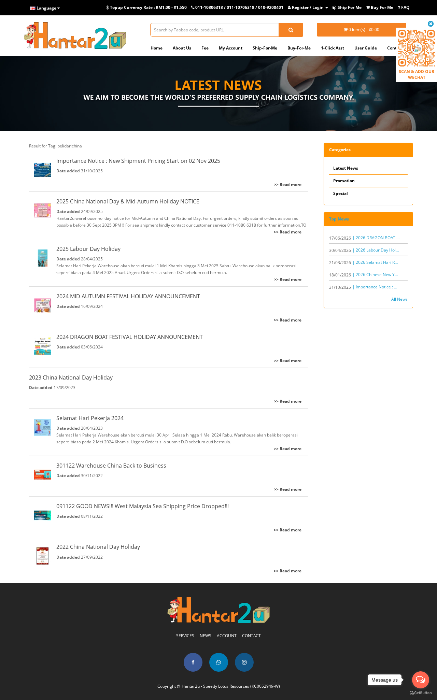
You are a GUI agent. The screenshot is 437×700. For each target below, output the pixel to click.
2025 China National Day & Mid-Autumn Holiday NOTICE (127, 201)
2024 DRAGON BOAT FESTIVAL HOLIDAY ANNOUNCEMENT (129, 337)
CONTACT (251, 636)
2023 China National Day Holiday (71, 377)
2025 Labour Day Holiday (88, 249)
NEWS (205, 636)
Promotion (344, 181)
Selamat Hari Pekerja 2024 (90, 418)
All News (399, 299)
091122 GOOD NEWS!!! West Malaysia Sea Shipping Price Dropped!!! (142, 506)
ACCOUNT (227, 636)
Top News (339, 219)
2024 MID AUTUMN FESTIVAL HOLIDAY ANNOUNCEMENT (128, 296)
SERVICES (185, 636)
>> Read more (287, 184)
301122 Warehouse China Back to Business (111, 465)
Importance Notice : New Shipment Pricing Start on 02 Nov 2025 (138, 161)
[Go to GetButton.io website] (421, 693)
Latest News (345, 168)
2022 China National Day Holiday (98, 547)
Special (340, 193)
